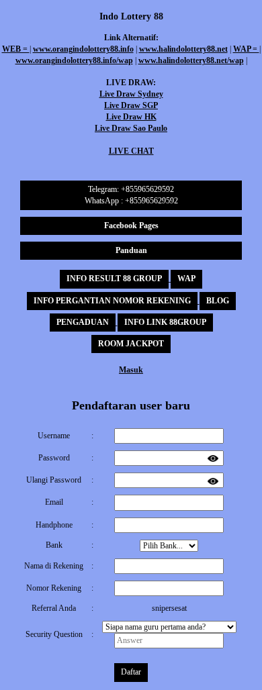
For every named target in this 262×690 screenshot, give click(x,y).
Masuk (131, 370)
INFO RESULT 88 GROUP (114, 278)
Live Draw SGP (131, 105)
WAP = (246, 49)
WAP (186, 278)
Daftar (131, 672)
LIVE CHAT (131, 151)
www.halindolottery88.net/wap (191, 60)
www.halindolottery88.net (183, 49)
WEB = (16, 49)
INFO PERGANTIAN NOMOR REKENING (112, 300)
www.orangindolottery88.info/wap (74, 60)
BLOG (217, 300)
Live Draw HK (131, 116)
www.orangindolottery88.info (83, 49)
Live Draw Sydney (131, 94)
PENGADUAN (82, 322)
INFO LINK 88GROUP (165, 322)
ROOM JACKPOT (131, 343)
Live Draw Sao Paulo (131, 128)
